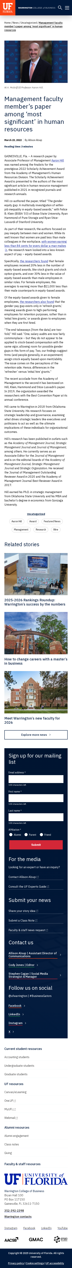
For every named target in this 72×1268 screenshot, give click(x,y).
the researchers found (34, 261)
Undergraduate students (19, 1065)
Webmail (24, 1118)
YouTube (62, 1228)
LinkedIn (14, 1014)
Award (33, 521)
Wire (55, 529)
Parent (32, 834)
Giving (8, 1153)
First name (14, 791)
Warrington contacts (18, 1216)
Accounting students (16, 1057)
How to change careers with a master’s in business (35, 661)
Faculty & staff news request (36, 930)
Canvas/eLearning (15, 1092)
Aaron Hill (57, 160)
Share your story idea (36, 911)
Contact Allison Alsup (36, 877)
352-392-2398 (14, 1210)
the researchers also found (37, 301)
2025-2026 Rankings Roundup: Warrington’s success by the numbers (34, 602)
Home (7, 22)
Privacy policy (16, 1263)
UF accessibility (55, 1263)
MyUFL (23, 1109)
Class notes (11, 1144)
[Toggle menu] (67, 8)
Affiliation (14, 829)
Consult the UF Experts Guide (36, 886)
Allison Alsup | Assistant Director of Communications (33, 954)
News (16, 22)
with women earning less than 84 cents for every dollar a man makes (35, 243)
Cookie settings (35, 1263)
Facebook (15, 1005)
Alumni (17, 834)
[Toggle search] (60, 8)
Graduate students (15, 1074)
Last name (14, 810)
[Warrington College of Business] (36, 8)
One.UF (23, 1100)
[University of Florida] (7, 7)
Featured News (52, 521)
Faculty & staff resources (22, 1164)
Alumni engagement (16, 1136)
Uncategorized (29, 22)
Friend (47, 834)
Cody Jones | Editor (21, 965)
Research (41, 529)
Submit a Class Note (36, 920)
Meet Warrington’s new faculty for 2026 (32, 720)
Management (21, 529)
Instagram (16, 1023)
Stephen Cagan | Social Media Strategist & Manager (28, 975)
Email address (16, 772)
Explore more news (34, 734)
